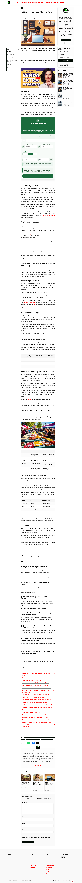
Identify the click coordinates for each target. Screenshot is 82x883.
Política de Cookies (49, 865)
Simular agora (38, 176)
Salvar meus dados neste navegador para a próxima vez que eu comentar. (36, 838)
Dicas (29, 2)
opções (29, 399)
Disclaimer (47, 858)
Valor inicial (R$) (30, 144)
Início (18, 2)
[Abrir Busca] (71, 2)
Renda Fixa (34, 2)
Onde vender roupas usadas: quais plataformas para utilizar (36, 694)
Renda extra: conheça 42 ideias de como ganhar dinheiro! (35, 682)
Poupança (44, 140)
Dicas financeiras (36, 737)
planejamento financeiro (29, 302)
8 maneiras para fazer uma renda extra (31, 712)
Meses (30, 153)
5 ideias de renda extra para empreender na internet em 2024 (36, 687)
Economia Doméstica (43, 737)
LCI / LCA (29, 140)
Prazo (38, 150)
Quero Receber (66, 60)
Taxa (46, 157)
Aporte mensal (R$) (46, 144)
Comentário (25, 802)
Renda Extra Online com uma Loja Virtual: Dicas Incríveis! (35, 685)
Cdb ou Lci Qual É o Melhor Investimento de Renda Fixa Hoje (68, 81)
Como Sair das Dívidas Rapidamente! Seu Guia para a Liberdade (37, 785)
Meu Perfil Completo (66, 39)
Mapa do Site (48, 871)
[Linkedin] (64, 43)
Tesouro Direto (37, 140)
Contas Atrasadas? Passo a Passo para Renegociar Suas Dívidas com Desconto (68, 74)
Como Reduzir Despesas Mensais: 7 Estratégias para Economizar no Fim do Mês (49, 785)
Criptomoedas (24, 2)
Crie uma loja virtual (10, 52)
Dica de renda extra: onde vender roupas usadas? (34, 697)
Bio (46, 873)
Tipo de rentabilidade (30, 157)
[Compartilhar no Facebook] (33, 743)
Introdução (9, 51)
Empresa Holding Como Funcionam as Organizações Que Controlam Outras (68, 102)
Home (46, 856)
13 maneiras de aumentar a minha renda (31, 709)
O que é (31, 858)
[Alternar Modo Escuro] (73, 2)
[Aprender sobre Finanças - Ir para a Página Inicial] (9, 2)
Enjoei (30, 234)
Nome (24, 816)
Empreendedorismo (52, 737)
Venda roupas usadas (11, 54)
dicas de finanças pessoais (48, 215)
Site (23, 829)
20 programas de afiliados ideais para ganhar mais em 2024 (36, 719)
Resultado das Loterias (51, 2)
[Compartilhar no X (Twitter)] (37, 743)
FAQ (8, 67)
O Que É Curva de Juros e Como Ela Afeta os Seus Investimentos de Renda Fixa (68, 95)
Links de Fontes (10, 69)
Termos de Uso (48, 867)
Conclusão (9, 65)
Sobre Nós (47, 861)
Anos (35, 153)
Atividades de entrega (11, 58)
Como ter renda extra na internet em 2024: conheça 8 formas (36, 699)
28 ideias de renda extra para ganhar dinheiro (32, 677)
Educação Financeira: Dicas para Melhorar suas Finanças (36, 671)
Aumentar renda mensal (28, 737)
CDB (24, 140)
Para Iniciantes (60, 2)
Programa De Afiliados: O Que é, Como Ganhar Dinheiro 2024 (36, 722)
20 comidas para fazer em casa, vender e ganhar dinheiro (35, 714)
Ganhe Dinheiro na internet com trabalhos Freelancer (34, 702)
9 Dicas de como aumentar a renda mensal (32, 680)
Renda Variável (41, 2)
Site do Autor (38, 765)
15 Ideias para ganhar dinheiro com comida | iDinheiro (35, 717)
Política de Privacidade (50, 863)
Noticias (31, 861)
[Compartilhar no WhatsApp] (28, 743)
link (34, 304)
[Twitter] (66, 43)
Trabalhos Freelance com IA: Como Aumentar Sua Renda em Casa (37, 704)
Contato (47, 869)
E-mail (24, 823)
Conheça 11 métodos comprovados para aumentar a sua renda (37, 707)
